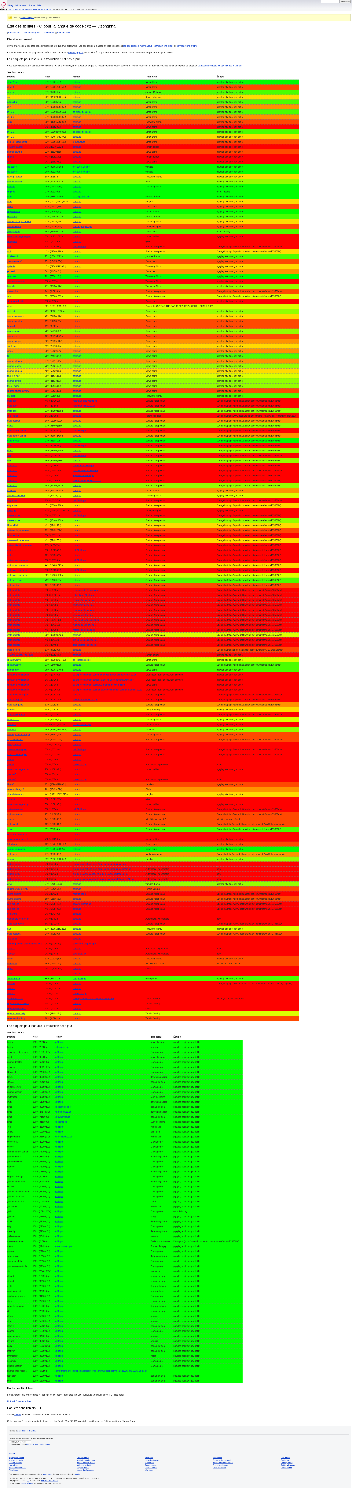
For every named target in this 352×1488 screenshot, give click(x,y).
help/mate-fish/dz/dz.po (84, 406)
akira (9, 974)
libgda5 (10, 784)
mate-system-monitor (17, 570)
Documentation (151, 1465)
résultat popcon (75, 52)
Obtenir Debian (83, 1458)
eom (9, 455)
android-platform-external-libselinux (24, 944)
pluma (10, 446)
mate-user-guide (15, 699)
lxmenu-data (13, 719)
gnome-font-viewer (16, 281)
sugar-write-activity (16, 1013)
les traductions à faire (186, 46)
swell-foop (12, 346)
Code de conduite (15, 1463)
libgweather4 (13, 211)
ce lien (17, 1414)
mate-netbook (13, 934)
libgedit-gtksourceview (18, 391)
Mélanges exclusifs (84, 1465)
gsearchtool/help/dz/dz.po (85, 470)
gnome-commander (16, 849)
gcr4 (9, 162)
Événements (149, 1463)
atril (9, 246)
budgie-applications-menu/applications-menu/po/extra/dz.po (102, 869)
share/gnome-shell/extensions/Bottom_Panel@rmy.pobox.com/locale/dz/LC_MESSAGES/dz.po (101, 1371)
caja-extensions (15, 739)
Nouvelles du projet (152, 1460)
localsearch (12, 256)
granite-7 (11, 774)
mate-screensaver (16, 580)
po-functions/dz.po (82, 724)
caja (9, 296)
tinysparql (12, 216)
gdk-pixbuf (12, 102)
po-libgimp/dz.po (62, 1107)
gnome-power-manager (18, 734)
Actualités (149, 1458)
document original (27, 18)
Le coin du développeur (86, 1470)
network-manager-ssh (17, 839)
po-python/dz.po (62, 1117)
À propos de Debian (16, 1458)
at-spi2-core (13, 82)
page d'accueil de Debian (27, 1431)
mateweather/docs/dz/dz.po (86, 620)
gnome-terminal (14, 181)
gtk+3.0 (10, 112)
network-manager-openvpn (20, 655)
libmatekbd (12, 525)
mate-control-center (16, 431)
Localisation (14, 33)
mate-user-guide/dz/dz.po (85, 699)
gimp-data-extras (15, 794)
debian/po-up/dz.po (82, 226)
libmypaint (12, 241)
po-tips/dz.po (60, 1122)
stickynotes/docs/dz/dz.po (85, 640)
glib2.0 (10, 87)
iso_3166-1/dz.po (81, 167)
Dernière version (151, 1468)
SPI (28, 1481)
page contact (47, 1474)
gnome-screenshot (16, 495)
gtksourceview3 (14, 261)
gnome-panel (13, 670)
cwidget (11, 396)
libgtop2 (11, 192)
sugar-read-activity (16, 1018)
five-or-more (13, 386)
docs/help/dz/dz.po (82, 904)
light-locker (12, 416)
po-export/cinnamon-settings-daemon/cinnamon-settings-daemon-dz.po (107, 690)
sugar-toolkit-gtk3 (15, 789)
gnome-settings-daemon (19, 221)
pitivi (9, 884)
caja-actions (13, 904)
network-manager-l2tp (17, 804)
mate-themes (13, 650)
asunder (11, 819)
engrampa (12, 500)
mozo (10, 829)
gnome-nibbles (14, 371)
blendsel (11, 710)
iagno (10, 351)
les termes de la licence (49, 1481)
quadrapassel (13, 331)
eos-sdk (11, 983)
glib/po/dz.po (79, 142)
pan (9, 929)
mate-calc (12, 550)
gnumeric (11, 724)
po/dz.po (77, 82)
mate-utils (12, 465)
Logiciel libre (13, 1465)
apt (8, 97)
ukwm (10, 959)
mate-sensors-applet (17, 749)
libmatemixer (13, 535)
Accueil (12, 1454)
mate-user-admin (15, 924)
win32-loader (13, 978)
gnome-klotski (14, 381)
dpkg (9, 122)
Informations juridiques (17, 1468)
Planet (31, 5)
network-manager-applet (19, 236)
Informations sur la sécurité (223, 1463)
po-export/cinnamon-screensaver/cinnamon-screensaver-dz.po (103, 680)
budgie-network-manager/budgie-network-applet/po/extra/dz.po (103, 879)
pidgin (10, 306)
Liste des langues (31, 33)
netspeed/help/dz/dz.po (84, 630)
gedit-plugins (13, 231)
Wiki (39, 5)
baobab (11, 286)
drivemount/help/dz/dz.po (85, 610)
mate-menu (12, 854)
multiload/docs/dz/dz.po (84, 625)
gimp (9, 196)
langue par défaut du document (38, 1444)
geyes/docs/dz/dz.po (83, 615)
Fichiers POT (63, 33)
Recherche (285, 1460)
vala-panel (12, 939)
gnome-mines (13, 341)
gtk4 (9, 107)
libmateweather (14, 660)
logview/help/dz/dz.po (83, 475)
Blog (10, 5)
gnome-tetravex (14, 361)
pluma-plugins (14, 894)
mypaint (11, 799)
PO (50, 9)
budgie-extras (13, 864)
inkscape (11, 510)
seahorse (11, 276)
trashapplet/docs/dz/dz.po (85, 645)
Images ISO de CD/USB (86, 1463)
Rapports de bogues (220, 1465)
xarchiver (11, 490)
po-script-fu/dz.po (81, 196)
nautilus (11, 186)
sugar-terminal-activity (18, 1003)
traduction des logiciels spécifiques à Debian (220, 66)
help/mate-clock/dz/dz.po (85, 401)
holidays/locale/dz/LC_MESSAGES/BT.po (93, 998)
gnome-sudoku (14, 321)
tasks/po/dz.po (61, 1047)
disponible (77, 1474)
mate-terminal (13, 515)
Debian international (16, 9)
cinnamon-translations (18, 675)
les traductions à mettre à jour (137, 46)
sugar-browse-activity (17, 889)
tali (8, 356)
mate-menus (13, 441)
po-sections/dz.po (63, 1246)
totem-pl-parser (14, 177)
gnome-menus (14, 226)
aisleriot (11, 311)
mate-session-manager (18, 540)
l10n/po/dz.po (79, 978)
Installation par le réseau (86, 1460)
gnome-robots (14, 366)
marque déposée (27, 1483)
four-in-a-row (13, 376)
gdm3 (10, 206)
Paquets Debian (83, 1468)
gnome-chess (13, 336)
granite (10, 759)
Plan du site (285, 1458)
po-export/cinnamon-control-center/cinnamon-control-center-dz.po (104, 675)
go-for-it (11, 988)
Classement (48, 33)
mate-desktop (13, 421)
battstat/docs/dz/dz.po (83, 595)
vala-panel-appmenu (17, 834)
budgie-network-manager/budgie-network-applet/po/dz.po (101, 874)
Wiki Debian (149, 1470)
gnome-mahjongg (15, 316)
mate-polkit (12, 291)
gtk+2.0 (10, 132)
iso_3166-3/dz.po (81, 172)
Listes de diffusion (219, 1468)
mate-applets (13, 590)
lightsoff (11, 326)
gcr (8, 127)
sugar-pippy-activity (16, 1008)
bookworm (12, 914)
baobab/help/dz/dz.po (83, 465)
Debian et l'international (222, 1460)
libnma (10, 157)
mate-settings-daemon (18, 530)
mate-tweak (12, 824)
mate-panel (12, 401)
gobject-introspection (17, 142)
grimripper (12, 963)
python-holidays (15, 998)
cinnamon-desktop (16, 301)
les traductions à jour (163, 46)
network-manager (15, 147)
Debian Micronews (288, 1465)
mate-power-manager (17, 560)
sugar (10, 968)
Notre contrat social (16, 1460)
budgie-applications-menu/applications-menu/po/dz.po (99, 864)
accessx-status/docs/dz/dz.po (87, 590)
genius (10, 859)
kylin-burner (13, 844)
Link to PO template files (19, 1401)
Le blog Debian (286, 1463)
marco (10, 426)
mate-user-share (15, 809)
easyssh (11, 948)
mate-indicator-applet (17, 695)
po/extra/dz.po (79, 764)
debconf (11, 92)
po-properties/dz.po (82, 112)
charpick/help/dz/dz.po (84, 600)
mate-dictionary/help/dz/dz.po (87, 480)
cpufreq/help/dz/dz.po (83, 605)
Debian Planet (286, 1468)
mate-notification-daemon (19, 545)
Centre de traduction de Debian (36, 9)
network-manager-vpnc (18, 769)
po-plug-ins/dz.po (62, 1112)
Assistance (217, 1458)
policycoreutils (14, 744)
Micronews (20, 5)
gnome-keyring (14, 152)
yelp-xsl (11, 271)
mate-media (13, 585)
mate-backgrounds (16, 714)
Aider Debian (14, 1470)
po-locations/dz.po (82, 660)
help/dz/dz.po (79, 246)
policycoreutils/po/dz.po (84, 944)
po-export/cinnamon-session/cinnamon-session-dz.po (99, 685)
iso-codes (12, 167)
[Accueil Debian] (3, 5)
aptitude (11, 266)
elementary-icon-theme (18, 919)
